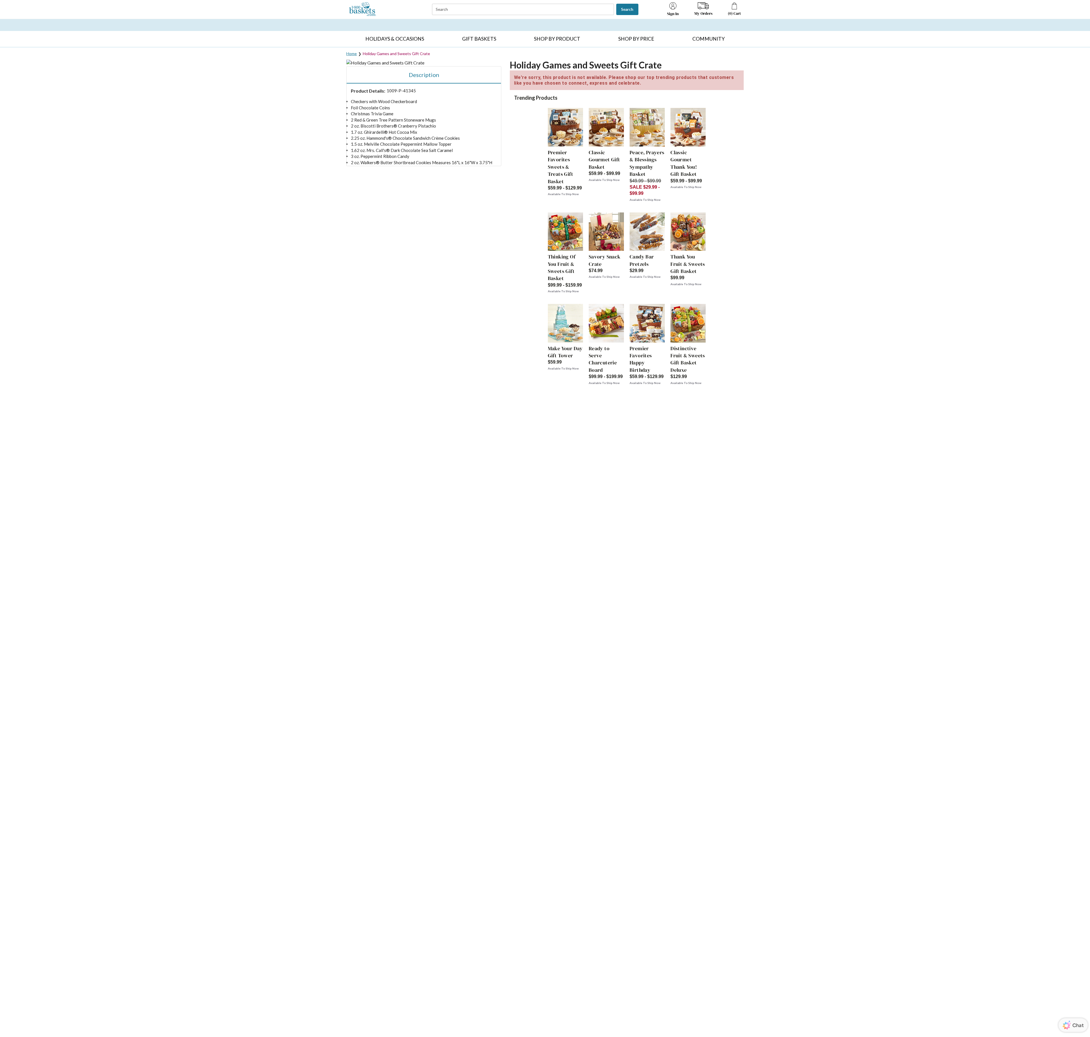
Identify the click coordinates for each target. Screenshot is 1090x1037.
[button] (394, 39)
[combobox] (523, 9)
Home (351, 53)
